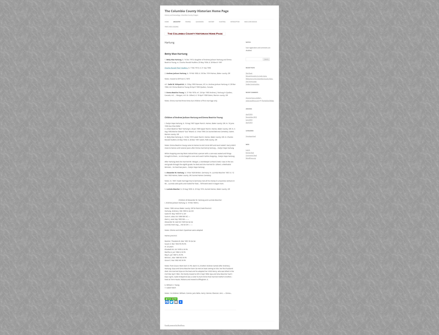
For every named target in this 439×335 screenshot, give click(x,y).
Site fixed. (249, 73)
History (211, 22)
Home (167, 22)
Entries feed (250, 153)
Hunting (222, 22)
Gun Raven (199, 22)
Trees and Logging (171, 27)
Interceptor (234, 22)
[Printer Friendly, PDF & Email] (171, 299)
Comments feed (251, 155)
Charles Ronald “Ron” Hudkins (176, 68)
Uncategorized (251, 136)
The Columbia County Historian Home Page (197, 11)
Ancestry (176, 22)
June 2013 (249, 120)
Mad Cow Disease (250, 22)
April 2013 (249, 123)
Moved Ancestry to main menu (256, 76)
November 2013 (251, 117)
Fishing (188, 22)
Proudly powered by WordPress (175, 325)
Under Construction (252, 84)
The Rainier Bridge (268, 101)
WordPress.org (251, 158)
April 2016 (249, 114)
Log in (248, 150)
